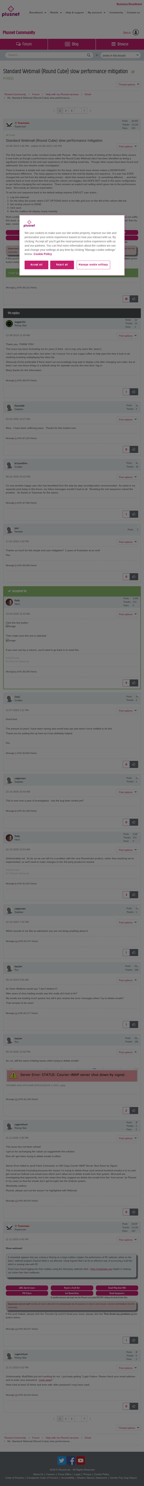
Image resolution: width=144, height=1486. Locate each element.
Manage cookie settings (93, 265)
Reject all (62, 265)
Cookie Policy (43, 254)
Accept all (36, 265)
